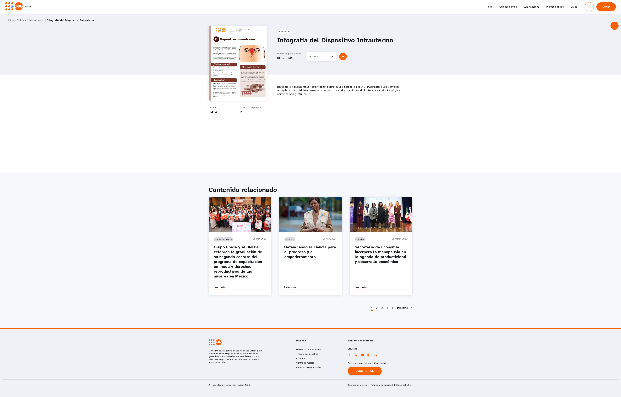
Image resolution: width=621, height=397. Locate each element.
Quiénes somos (508, 6)
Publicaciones (36, 20)
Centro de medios (305, 362)
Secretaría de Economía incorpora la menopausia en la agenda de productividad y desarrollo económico (380, 254)
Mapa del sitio (403, 385)
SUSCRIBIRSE (365, 371)
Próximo (402, 307)
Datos (574, 6)
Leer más (220, 287)
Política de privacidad (382, 385)
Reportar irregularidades (308, 367)
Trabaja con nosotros (307, 353)
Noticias (21, 20)
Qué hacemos (531, 6)
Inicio (489, 6)
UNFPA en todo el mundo (308, 349)
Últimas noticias (555, 6)
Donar (606, 6)
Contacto (300, 358)
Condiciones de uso (357, 385)
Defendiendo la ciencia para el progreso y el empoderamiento (310, 252)
